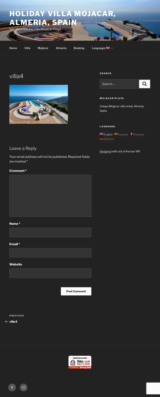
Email (14, 244)
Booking (79, 48)
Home (13, 48)
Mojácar (43, 48)
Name (14, 224)
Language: (99, 48)
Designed (105, 151)
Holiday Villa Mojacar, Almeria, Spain (62, 18)
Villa (27, 48)
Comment (18, 171)
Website (15, 264)
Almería (61, 48)
